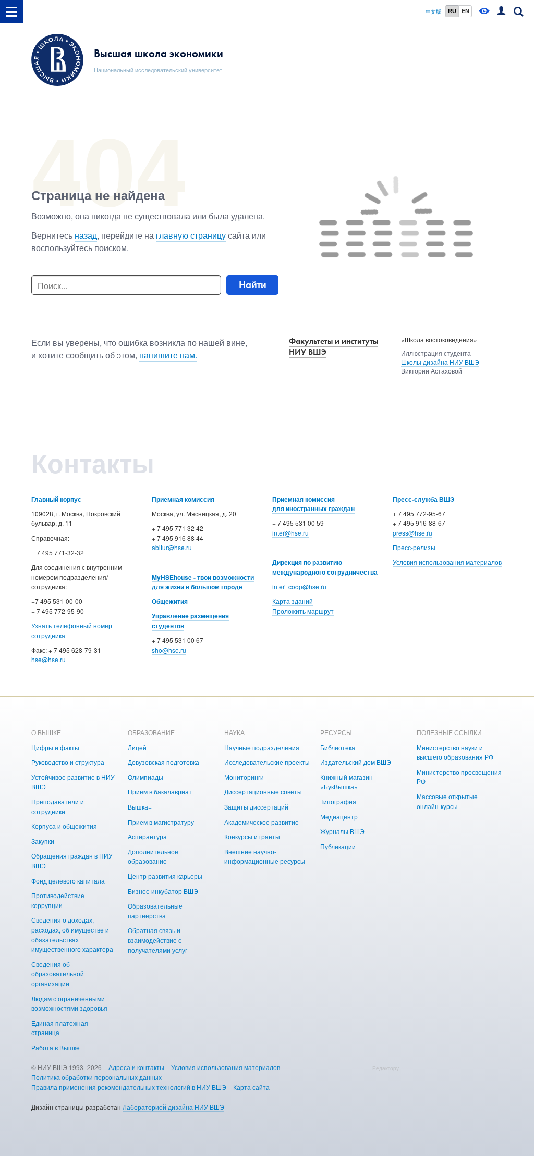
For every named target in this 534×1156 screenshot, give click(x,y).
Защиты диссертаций (256, 806)
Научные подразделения (261, 747)
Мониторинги (244, 777)
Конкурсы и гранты (252, 836)
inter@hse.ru (290, 532)
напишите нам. (168, 355)
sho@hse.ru (169, 649)
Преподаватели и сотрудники (57, 806)
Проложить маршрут (303, 610)
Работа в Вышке (55, 1047)
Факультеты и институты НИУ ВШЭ (333, 346)
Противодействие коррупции (57, 900)
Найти (252, 284)
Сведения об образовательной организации (57, 974)
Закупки (42, 841)
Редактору (385, 1068)
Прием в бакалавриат (160, 791)
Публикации (338, 846)
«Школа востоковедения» (439, 339)
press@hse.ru (412, 532)
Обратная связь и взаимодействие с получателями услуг (157, 940)
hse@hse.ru (48, 659)
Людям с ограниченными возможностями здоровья (69, 1003)
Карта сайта (251, 1087)
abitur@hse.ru (172, 547)
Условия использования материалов (447, 561)
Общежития (170, 601)
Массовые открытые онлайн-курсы (447, 801)
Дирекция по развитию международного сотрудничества (325, 567)
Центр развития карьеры (165, 876)
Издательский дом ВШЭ (355, 761)
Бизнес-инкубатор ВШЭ (163, 891)
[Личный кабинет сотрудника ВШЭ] (501, 11)
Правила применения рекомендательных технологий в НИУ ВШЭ (128, 1087)
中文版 (433, 12)
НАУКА (234, 732)
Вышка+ (140, 806)
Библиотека (337, 747)
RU (452, 11)
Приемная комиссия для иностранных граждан (313, 504)
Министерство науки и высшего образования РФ (455, 752)
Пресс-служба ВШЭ (424, 499)
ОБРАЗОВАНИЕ (151, 732)
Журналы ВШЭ (342, 831)
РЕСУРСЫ (336, 732)
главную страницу (191, 235)
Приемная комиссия (183, 499)
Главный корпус (56, 499)
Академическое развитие (261, 821)
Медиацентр (339, 816)
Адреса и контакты (136, 1067)
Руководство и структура (67, 761)
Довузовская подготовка (163, 761)
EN (465, 11)
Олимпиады (145, 777)
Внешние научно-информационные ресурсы (264, 856)
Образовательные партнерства (155, 910)
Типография (338, 801)
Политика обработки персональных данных (96, 1077)
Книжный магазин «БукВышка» (346, 782)
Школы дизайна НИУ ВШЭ (440, 361)
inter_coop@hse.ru (299, 586)
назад (86, 235)
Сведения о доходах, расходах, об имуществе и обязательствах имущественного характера (72, 934)
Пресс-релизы (414, 547)
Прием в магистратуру (161, 821)
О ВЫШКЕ (46, 732)
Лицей (137, 747)
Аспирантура (147, 836)
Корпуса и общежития (64, 826)
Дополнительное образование (153, 856)
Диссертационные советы (263, 791)
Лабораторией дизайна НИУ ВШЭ (173, 1106)
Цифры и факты (55, 747)
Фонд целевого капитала (68, 880)
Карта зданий (292, 600)
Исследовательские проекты (267, 761)
